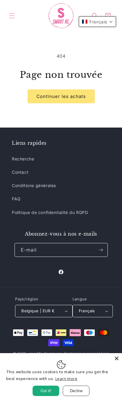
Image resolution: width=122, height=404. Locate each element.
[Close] (117, 358)
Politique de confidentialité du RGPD (50, 212)
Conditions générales (34, 185)
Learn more (66, 378)
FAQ (16, 198)
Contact (20, 172)
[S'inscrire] (100, 250)
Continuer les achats (61, 96)
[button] (11, 15)
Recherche (23, 158)
